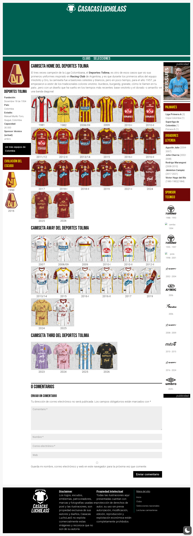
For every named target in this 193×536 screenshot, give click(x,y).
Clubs (86, 59)
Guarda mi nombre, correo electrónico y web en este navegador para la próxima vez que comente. (89, 466)
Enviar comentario (147, 474)
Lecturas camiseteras (146, 510)
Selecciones (102, 59)
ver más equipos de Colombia (15, 149)
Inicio (138, 497)
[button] (187, 530)
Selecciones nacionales (147, 506)
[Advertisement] (96, 35)
